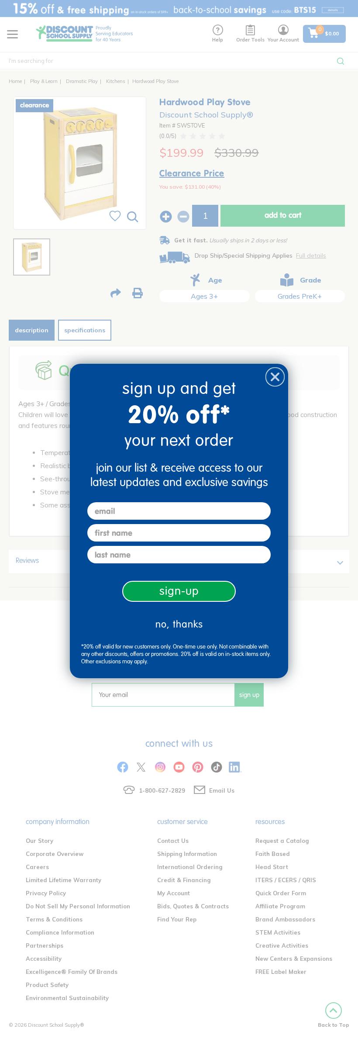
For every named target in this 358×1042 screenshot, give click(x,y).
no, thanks (179, 624)
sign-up (179, 591)
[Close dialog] (275, 377)
